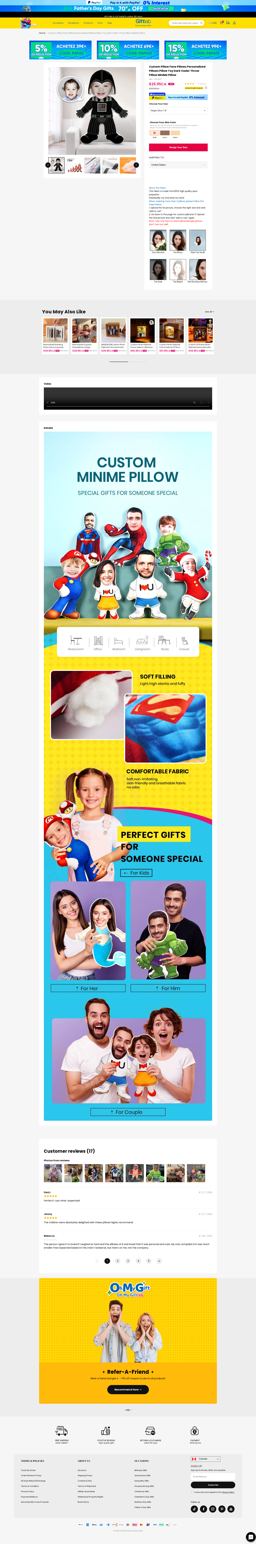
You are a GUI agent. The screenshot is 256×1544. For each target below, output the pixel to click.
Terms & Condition (30, 1486)
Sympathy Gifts (142, 1480)
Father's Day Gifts (143, 1507)
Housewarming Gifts (144, 1486)
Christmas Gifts (142, 1491)
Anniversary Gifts (143, 1475)
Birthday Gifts (141, 1470)
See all (208, 311)
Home (42, 33)
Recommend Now (127, 1389)
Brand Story (83, 1502)
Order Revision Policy (31, 1475)
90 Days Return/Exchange (33, 1480)
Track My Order (28, 1470)
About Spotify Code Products (35, 1502)
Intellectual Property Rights (90, 1496)
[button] (186, 23)
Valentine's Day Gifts (144, 1496)
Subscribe (213, 1485)
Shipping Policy (85, 1475)
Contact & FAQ (85, 1480)
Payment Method (29, 1496)
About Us (82, 1470)
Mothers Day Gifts (143, 1502)
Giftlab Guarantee (86, 1491)
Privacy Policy (27, 1491)
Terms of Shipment (87, 1486)
